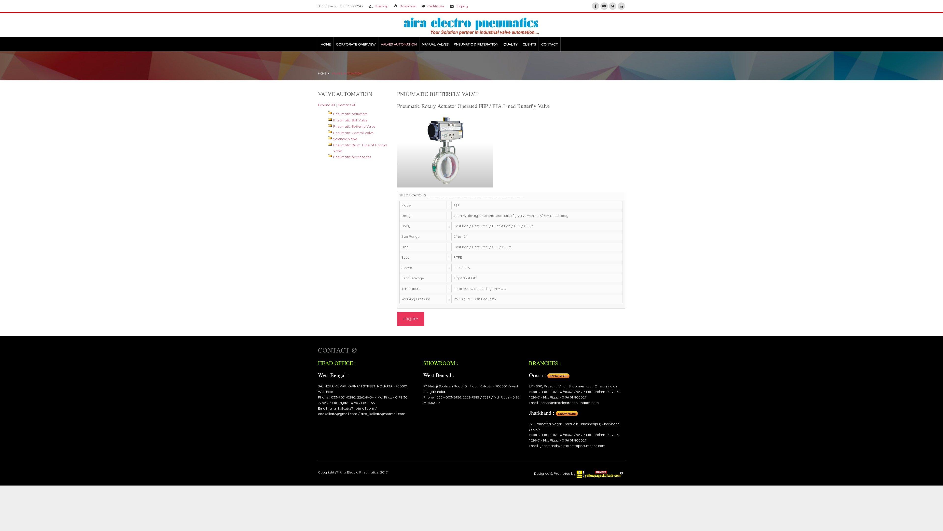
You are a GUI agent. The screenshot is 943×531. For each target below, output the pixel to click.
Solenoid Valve (345, 139)
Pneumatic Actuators (350, 114)
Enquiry (462, 6)
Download (408, 6)
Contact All (347, 105)
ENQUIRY (410, 319)
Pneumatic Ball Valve (350, 120)
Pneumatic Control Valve (353, 133)
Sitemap (381, 6)
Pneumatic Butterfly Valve (354, 126)
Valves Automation (347, 73)
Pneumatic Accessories (352, 157)
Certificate (435, 6)
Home (322, 73)
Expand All (326, 105)
